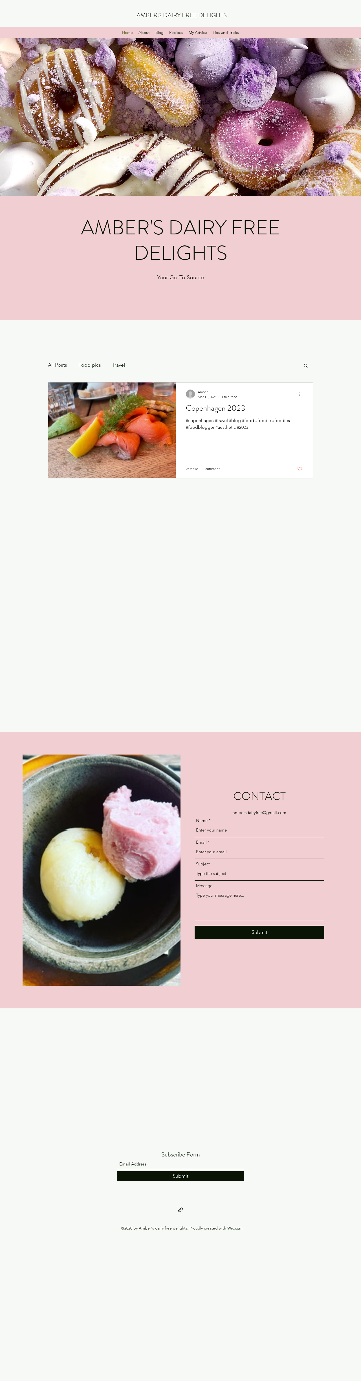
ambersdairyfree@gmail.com (259, 812)
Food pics (89, 365)
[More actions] (301, 394)
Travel (118, 365)
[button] (306, 366)
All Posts (57, 365)
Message (204, 885)
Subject (203, 864)
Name (202, 820)
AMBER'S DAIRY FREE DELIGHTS (182, 15)
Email (201, 842)
